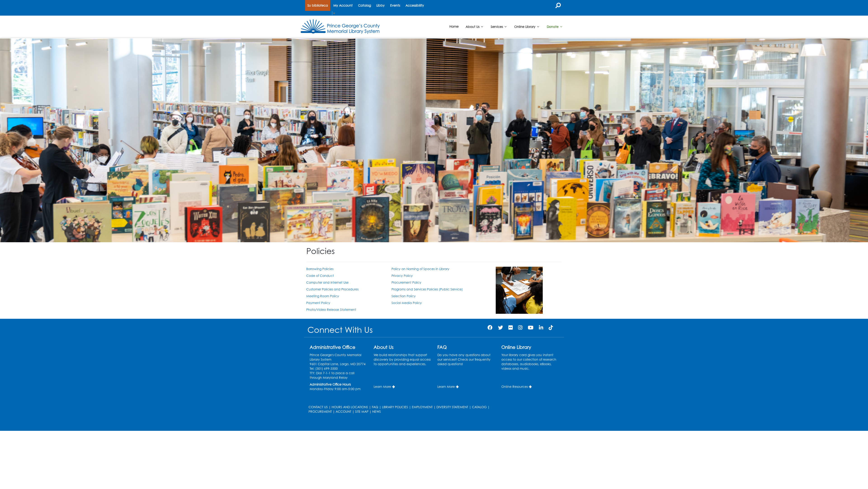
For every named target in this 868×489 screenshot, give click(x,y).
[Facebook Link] (490, 327)
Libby (380, 5)
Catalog (364, 5)
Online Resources (514, 386)
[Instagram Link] (520, 327)
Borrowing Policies (319, 269)
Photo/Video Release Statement (331, 310)
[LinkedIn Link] (541, 327)
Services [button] (497, 26)
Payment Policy (318, 303)
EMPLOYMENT (422, 407)
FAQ (375, 407)
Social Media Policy (407, 303)
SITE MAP (361, 411)
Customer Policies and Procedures (332, 289)
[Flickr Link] (510, 327)
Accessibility (415, 5)
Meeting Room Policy (322, 296)
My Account (343, 5)
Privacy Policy (402, 276)
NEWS (376, 411)
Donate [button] (553, 26)
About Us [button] (473, 26)
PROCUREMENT (320, 411)
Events (395, 5)
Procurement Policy (406, 282)
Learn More (382, 386)
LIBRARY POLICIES (395, 407)
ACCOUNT (343, 411)
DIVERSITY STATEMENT (452, 407)
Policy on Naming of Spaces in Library (420, 269)
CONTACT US (318, 407)
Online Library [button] (525, 26)
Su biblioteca (317, 5)
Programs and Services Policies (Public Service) (427, 289)
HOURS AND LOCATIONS (350, 407)
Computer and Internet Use (327, 282)
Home (454, 26)
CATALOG (479, 407)
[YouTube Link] (530, 327)
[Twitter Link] (500, 327)
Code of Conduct (320, 276)
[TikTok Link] (551, 327)
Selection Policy (404, 296)
